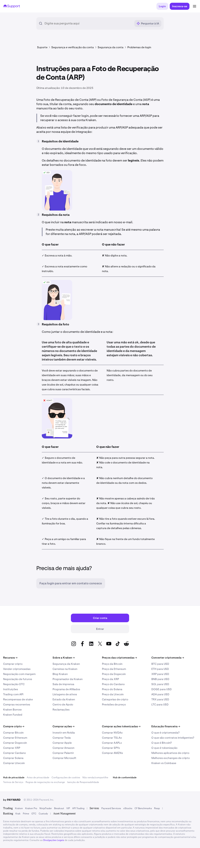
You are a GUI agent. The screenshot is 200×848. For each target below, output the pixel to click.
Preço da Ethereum (114, 669)
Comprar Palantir (63, 753)
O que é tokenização (164, 748)
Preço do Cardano (113, 684)
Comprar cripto (12, 664)
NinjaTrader (45, 808)
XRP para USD (160, 674)
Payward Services (111, 808)
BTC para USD (160, 664)
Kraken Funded (12, 714)
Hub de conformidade (125, 777)
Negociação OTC (14, 684)
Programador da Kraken (68, 679)
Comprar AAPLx (112, 742)
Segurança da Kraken (66, 664)
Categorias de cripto (115, 699)
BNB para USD (160, 679)
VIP (68, 808)
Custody (43, 813)
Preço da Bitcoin (112, 664)
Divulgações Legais (53, 840)
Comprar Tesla (62, 737)
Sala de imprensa (63, 684)
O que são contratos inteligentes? (172, 737)
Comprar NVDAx (112, 732)
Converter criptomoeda (167, 657)
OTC (33, 813)
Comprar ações (63, 726)
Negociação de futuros (17, 679)
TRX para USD (160, 699)
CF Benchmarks (143, 808)
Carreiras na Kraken (65, 669)
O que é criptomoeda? (165, 732)
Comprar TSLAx (112, 737)
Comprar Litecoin (14, 763)
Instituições (10, 689)
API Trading (78, 808)
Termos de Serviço (13, 782)
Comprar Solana (13, 758)
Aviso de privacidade (38, 777)
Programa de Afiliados (66, 689)
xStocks (127, 808)
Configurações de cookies (66, 777)
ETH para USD (160, 669)
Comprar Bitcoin (13, 732)
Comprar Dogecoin (15, 742)
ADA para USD (160, 694)
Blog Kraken (60, 674)
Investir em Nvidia (64, 732)
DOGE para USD (161, 689)
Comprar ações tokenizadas (121, 726)
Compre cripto (13, 726)
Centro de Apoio (63, 704)
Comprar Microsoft (64, 758)
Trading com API (13, 694)
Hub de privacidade (13, 777)
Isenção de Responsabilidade (83, 782)
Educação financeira (165, 726)
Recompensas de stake (18, 699)
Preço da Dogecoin (114, 674)
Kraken (19, 808)
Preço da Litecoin (113, 694)
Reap (157, 808)
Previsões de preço (114, 704)
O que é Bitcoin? (161, 742)
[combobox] (88, 23)
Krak (18, 813)
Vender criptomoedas (16, 669)
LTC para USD (160, 704)
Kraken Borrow (12, 709)
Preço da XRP (110, 679)
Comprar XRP (11, 748)
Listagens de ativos (65, 694)
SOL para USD (160, 684)
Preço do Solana (112, 689)
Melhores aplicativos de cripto (170, 753)
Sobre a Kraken (64, 657)
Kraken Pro (31, 808)
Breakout (59, 808)
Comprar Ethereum (15, 737)
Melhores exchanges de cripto (170, 758)
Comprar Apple (62, 742)
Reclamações (61, 709)
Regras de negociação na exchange (45, 782)
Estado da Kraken (64, 699)
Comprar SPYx (111, 748)
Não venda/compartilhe (95, 777)
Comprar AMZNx (112, 753)
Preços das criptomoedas (119, 657)
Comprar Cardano (14, 753)
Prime (26, 813)
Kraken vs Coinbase (163, 763)
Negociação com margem (19, 674)
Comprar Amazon (63, 748)
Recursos (10, 657)
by (12, 800)
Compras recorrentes (16, 704)
